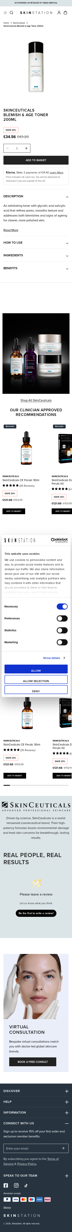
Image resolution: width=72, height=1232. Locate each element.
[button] (65, 12)
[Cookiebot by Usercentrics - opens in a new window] (51, 540)
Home (6, 23)
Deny (36, 691)
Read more (10, 230)
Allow (36, 671)
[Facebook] (6, 1185)
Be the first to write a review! (36, 913)
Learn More (56, 172)
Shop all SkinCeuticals (36, 400)
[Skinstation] (36, 12)
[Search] (11, 12)
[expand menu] (5, 12)
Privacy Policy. (27, 1163)
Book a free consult (33, 1062)
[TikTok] (27, 1186)
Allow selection (36, 681)
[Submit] (63, 1148)
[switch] (62, 618)
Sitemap (7, 1207)
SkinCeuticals (19, 23)
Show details (51, 658)
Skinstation (17, 1223)
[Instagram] (16, 1185)
